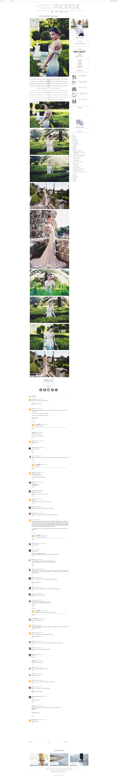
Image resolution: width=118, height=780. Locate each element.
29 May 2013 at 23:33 (40, 399)
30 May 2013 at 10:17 (41, 569)
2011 (73, 181)
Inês (61, 81)
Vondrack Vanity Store (49, 501)
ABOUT (56, 11)
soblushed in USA (35, 543)
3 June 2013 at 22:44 (43, 464)
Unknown (36, 424)
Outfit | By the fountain (77, 170)
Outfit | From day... (76, 158)
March (74, 175)
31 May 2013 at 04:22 (39, 680)
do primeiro (51, 99)
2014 (73, 136)
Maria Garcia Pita (35, 569)
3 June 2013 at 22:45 (43, 535)
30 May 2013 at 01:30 (36, 519)
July (73, 146)
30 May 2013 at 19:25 (38, 632)
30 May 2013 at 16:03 (37, 625)
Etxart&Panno (48, 381)
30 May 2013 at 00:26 (38, 506)
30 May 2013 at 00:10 (40, 490)
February (74, 176)
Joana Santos (34, 447)
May (74, 149)
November (75, 140)
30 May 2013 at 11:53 (41, 618)
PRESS (55, 769)
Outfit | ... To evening (76, 157)
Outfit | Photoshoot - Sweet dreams (79, 154)
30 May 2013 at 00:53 (40, 513)
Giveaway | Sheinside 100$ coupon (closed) (82, 82)
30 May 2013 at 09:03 (39, 559)
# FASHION (80, 64)
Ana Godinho (34, 399)
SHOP (66, 11)
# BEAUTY (79, 65)
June (74, 148)
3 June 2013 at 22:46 (43, 610)
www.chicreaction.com (35, 712)
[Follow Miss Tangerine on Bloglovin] (80, 56)
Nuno (33, 625)
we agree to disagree (35, 696)
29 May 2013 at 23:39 (40, 447)
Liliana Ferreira (34, 705)
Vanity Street (41, 501)
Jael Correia (34, 654)
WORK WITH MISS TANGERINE (62, 769)
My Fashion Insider (35, 418)
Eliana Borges (34, 719)
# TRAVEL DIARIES (80, 66)
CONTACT (61, 11)
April (74, 173)
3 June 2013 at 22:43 (43, 424)
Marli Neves (34, 647)
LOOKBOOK (79, 55)
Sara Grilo (33, 482)
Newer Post (31, 742)
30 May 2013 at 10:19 (39, 587)
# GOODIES (80, 63)
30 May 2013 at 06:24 (37, 549)
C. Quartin (33, 641)
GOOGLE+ (79, 54)
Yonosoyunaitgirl (35, 618)
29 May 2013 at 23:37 (39, 440)
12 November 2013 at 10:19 (41, 719)
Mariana (33, 667)
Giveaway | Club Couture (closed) (82, 76)
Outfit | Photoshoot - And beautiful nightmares (79, 153)
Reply (33, 405)
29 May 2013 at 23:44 (39, 472)
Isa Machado (34, 513)
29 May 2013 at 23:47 (39, 482)
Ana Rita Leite (34, 490)
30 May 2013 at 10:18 (39, 577)
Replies (34, 422)
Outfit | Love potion (76, 167)
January (74, 178)
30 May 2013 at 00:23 (39, 499)
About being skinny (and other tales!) (82, 94)
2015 (73, 135)
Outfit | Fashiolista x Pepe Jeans (78, 169)
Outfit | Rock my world (82, 87)
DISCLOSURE (70, 769)
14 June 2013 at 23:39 (41, 705)
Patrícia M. (33, 577)
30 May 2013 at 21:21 (40, 660)
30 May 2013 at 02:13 (41, 543)
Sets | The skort (75, 166)
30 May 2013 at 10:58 (39, 600)
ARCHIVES (51, 769)
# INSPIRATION (79, 67)
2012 (73, 179)
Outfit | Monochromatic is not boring (79, 171)
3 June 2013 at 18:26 (37, 686)
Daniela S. (33, 587)
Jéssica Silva (51, 379)
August (74, 145)
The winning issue (76, 160)
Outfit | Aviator (75, 164)
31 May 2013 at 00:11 (38, 667)
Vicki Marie (51, 380)
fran (32, 549)
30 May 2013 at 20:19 (39, 654)
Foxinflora (33, 559)
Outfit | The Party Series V (82, 99)
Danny (33, 506)
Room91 (33, 456)
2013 (73, 138)
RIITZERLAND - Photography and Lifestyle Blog (40, 494)
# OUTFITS (79, 61)
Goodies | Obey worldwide (77, 150)
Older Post (66, 742)
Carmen (33, 632)
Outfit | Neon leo (76, 163)
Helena (33, 686)
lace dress (39, 681)
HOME (52, 11)
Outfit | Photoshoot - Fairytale (78, 156)
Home (49, 742)
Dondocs (33, 600)
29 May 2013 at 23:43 (38, 456)
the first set (50, 88)
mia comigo (34, 593)
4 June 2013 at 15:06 (42, 696)
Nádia (33, 408)
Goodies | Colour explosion (78, 161)
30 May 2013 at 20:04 (39, 647)
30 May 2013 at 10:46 (39, 593)
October (74, 142)
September (75, 143)
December (75, 139)
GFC (79, 53)
